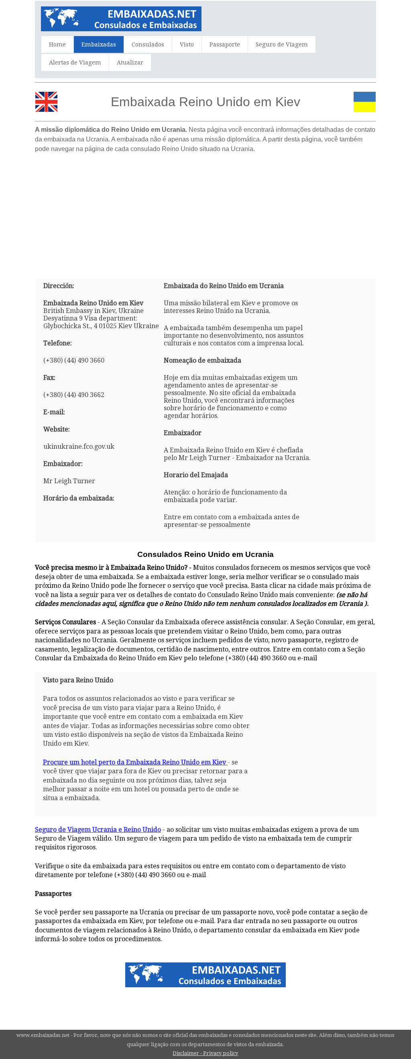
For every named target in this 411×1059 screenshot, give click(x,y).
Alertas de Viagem (75, 62)
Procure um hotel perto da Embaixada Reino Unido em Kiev (134, 762)
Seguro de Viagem (282, 44)
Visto (187, 44)
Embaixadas (98, 44)
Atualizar (130, 62)
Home (57, 44)
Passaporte (225, 44)
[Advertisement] (205, 213)
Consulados (148, 44)
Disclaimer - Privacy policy (205, 1053)
